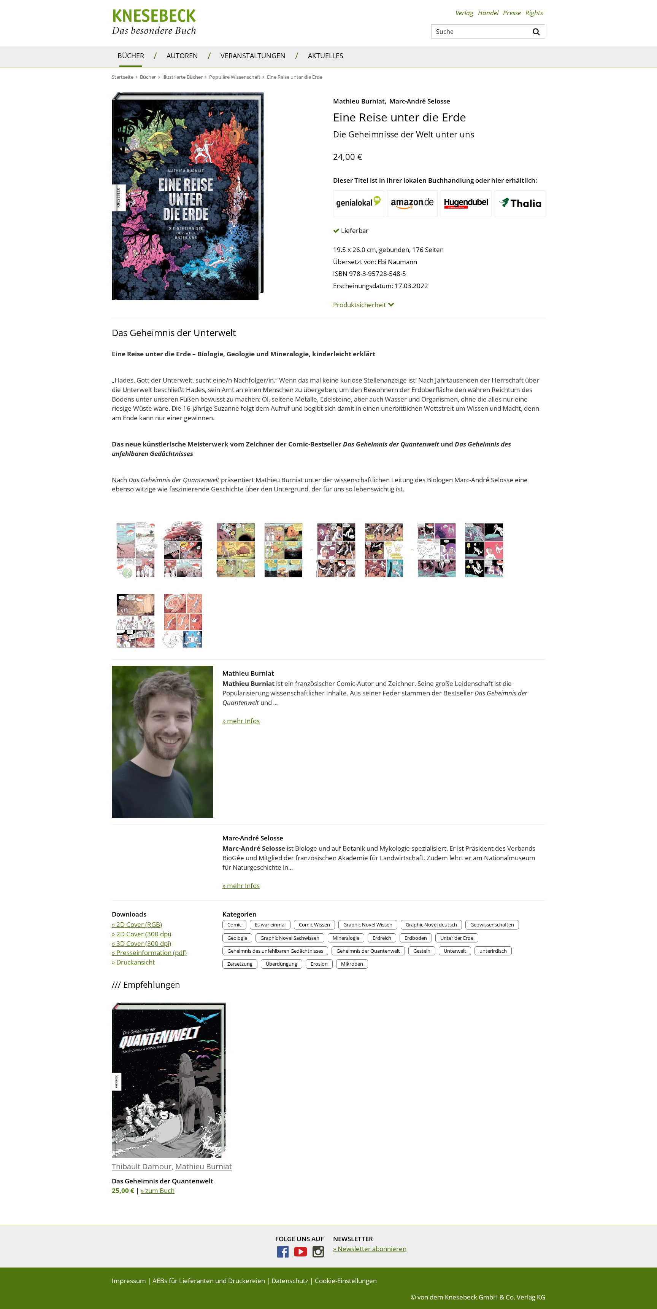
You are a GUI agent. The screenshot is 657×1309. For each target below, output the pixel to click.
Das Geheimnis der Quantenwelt (162, 1181)
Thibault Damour (141, 1166)
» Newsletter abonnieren (369, 1248)
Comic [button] (234, 924)
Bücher (130, 55)
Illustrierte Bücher (182, 76)
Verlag (464, 12)
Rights (534, 12)
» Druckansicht (133, 962)
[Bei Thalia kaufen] (520, 203)
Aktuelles (325, 55)
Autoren (182, 55)
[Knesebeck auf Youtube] (303, 1254)
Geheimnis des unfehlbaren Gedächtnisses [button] (275, 950)
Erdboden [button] (416, 937)
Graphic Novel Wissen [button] (367, 924)
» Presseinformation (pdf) (149, 952)
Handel (488, 12)
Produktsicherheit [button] (359, 305)
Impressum (129, 1280)
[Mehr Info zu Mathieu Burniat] (162, 741)
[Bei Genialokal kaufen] (358, 203)
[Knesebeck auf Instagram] (318, 1254)
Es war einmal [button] (270, 924)
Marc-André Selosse (419, 101)
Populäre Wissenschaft (234, 76)
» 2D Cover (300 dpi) (141, 934)
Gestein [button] (421, 950)
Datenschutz (289, 1280)
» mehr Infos (241, 720)
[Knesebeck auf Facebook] (285, 1254)
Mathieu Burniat (359, 101)
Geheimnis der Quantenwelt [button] (368, 950)
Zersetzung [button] (239, 963)
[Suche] (536, 31)
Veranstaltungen (253, 55)
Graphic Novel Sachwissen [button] (289, 937)
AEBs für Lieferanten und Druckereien (208, 1280)
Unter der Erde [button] (456, 937)
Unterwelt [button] (455, 950)
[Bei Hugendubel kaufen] (466, 203)
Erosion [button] (319, 963)
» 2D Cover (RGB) (137, 924)
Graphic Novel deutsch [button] (431, 924)
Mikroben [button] (352, 963)
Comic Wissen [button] (314, 924)
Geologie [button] (237, 937)
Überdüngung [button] (281, 963)
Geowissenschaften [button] (492, 924)
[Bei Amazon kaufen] (412, 203)
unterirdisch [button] (493, 950)
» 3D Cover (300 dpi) (141, 943)
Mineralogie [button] (346, 937)
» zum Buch (158, 1190)
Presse (512, 12)
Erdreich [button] (382, 937)
